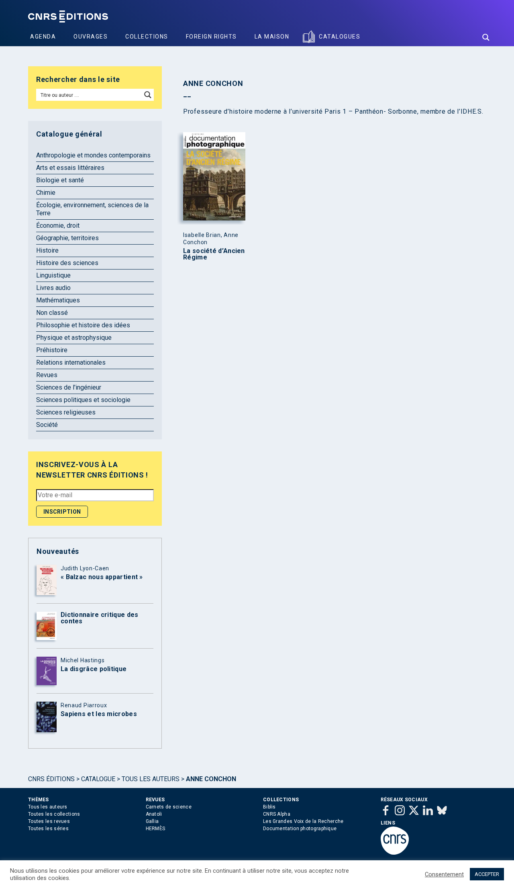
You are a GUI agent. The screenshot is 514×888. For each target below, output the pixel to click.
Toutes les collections (54, 814)
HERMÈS (155, 828)
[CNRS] (395, 853)
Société (47, 425)
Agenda (43, 36)
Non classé (52, 312)
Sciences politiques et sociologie (83, 400)
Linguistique (53, 275)
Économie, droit (58, 225)
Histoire (47, 250)
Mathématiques (58, 300)
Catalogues (339, 36)
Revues (46, 375)
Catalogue (98, 779)
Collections (146, 36)
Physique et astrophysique (74, 337)
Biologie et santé (60, 180)
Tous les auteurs (150, 779)
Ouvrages (90, 36)
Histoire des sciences (67, 263)
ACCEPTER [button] (487, 874)
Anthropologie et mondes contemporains (93, 155)
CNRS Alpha (276, 814)
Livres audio (53, 288)
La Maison (272, 36)
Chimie (45, 192)
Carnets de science (169, 807)
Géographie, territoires (67, 238)
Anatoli (154, 814)
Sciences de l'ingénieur (68, 387)
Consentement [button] (444, 874)
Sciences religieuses (66, 412)
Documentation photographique (300, 828)
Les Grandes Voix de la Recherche (303, 821)
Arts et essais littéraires (70, 167)
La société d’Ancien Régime (214, 254)
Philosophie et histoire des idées (83, 325)
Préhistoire (51, 350)
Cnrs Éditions (51, 779)
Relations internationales (71, 362)
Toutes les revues (49, 821)
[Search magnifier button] (486, 37)
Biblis (269, 807)
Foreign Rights (211, 36)
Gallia (152, 821)
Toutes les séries (48, 828)
